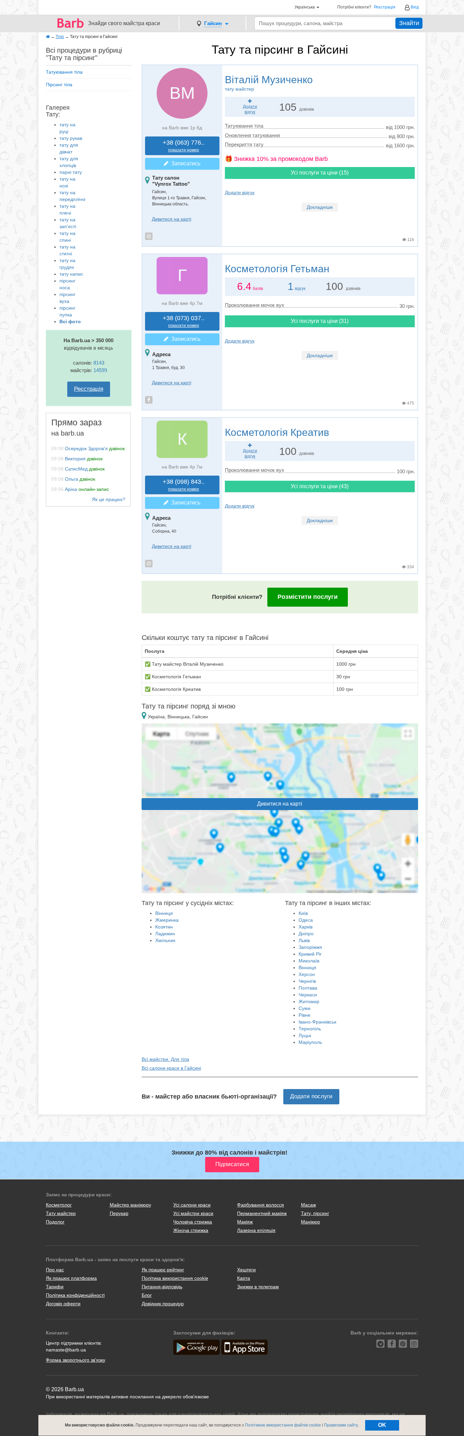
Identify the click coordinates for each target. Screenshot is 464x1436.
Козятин (164, 926)
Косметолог (59, 1205)
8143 (98, 363)
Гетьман (277, 268)
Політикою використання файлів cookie (283, 1425)
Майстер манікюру (130, 1205)
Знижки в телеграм (258, 1286)
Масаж (308, 1205)
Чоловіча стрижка (192, 1222)
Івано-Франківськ (317, 1022)
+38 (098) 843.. (183, 485)
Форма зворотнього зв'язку (75, 1360)
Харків (306, 926)
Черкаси (308, 994)
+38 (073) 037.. (183, 321)
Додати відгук (239, 192)
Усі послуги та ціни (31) (320, 321)
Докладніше (320, 207)
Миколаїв (309, 960)
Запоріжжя (310, 947)
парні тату (70, 172)
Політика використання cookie (175, 1278)
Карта (243, 1278)
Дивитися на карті (171, 219)
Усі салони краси (192, 1205)
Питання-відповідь (162, 1286)
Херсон (307, 974)
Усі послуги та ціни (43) (320, 486)
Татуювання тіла (64, 72)
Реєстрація (384, 7)
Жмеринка (167, 920)
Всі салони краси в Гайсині (171, 1068)
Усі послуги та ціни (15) (320, 173)
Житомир (309, 1001)
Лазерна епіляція (256, 1230)
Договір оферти (63, 1303)
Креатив (277, 432)
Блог (147, 1295)
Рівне (304, 1015)
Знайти (409, 23)
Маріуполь (310, 1042)
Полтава (308, 988)
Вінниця (164, 913)
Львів (304, 940)
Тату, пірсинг (315, 1213)
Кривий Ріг (310, 954)
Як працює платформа (71, 1278)
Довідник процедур (163, 1303)
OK (382, 1425)
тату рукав (70, 138)
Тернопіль (310, 1028)
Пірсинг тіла (59, 84)
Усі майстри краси (193, 1213)
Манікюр (310, 1222)
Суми (304, 1008)
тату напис (71, 274)
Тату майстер (61, 1213)
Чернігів (307, 981)
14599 (100, 370)
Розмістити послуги (308, 596)
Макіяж (245, 1222)
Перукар (119, 1213)
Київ (303, 913)
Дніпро (306, 933)
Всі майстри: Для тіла (165, 1059)
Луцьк (305, 1035)
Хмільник (165, 940)
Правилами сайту (341, 1425)
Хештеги (246, 1269)
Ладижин (165, 933)
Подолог (55, 1222)
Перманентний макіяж (262, 1213)
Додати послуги (311, 1096)
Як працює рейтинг (163, 1269)
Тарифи (55, 1286)
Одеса (306, 920)
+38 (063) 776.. (183, 145)
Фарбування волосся (260, 1205)
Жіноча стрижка (190, 1230)
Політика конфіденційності (75, 1295)
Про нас (55, 1269)
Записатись (184, 163)
